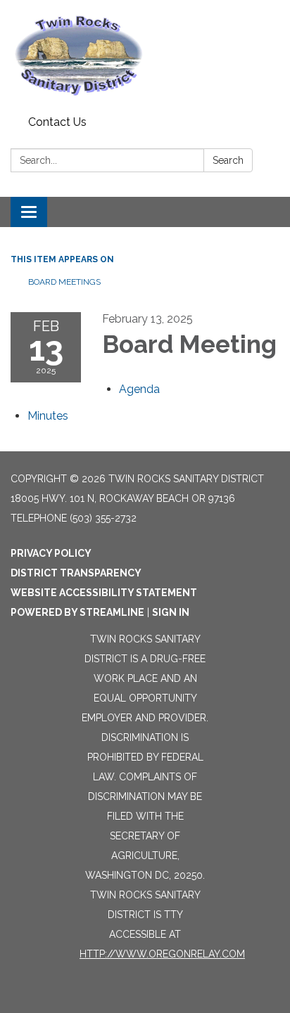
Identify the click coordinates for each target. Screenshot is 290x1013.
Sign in (170, 612)
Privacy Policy (51, 553)
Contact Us (57, 122)
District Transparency (76, 573)
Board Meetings (64, 282)
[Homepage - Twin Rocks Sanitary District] (145, 55)
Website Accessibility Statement (104, 592)
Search (228, 160)
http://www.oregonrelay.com (162, 954)
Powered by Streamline (77, 612)
